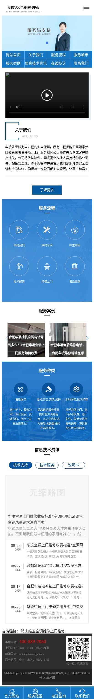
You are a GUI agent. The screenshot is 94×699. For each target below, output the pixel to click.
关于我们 (36, 55)
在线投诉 (58, 63)
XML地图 (49, 677)
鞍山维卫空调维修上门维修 (43, 631)
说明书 (73, 465)
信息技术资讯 (36, 63)
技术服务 (47, 465)
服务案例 (13, 63)
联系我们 (81, 63)
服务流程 (58, 55)
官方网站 (11, 696)
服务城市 (81, 55)
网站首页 (13, 55)
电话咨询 (58, 696)
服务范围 (35, 696)
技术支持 (20, 465)
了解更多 (47, 190)
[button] (47, 43)
